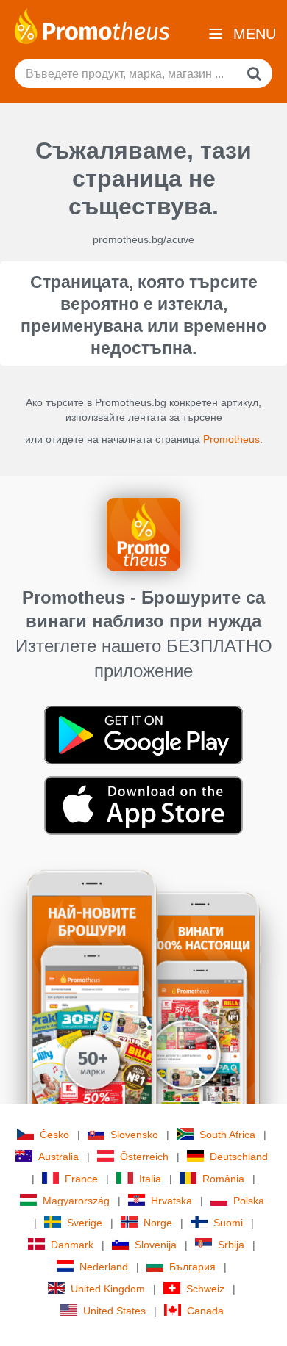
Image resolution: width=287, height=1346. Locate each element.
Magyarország (76, 1200)
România (223, 1178)
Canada (205, 1311)
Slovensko (134, 1134)
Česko (54, 1134)
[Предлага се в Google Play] (143, 734)
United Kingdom (108, 1289)
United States (114, 1311)
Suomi (228, 1223)
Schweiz (205, 1289)
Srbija (231, 1245)
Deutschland (239, 1156)
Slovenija (156, 1245)
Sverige (84, 1223)
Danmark (72, 1245)
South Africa (227, 1134)
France (81, 1178)
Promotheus (231, 439)
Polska (248, 1200)
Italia (150, 1178)
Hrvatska (171, 1200)
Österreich (144, 1156)
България (192, 1267)
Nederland (103, 1267)
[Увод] (92, 25)
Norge (158, 1223)
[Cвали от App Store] (143, 805)
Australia (58, 1156)
